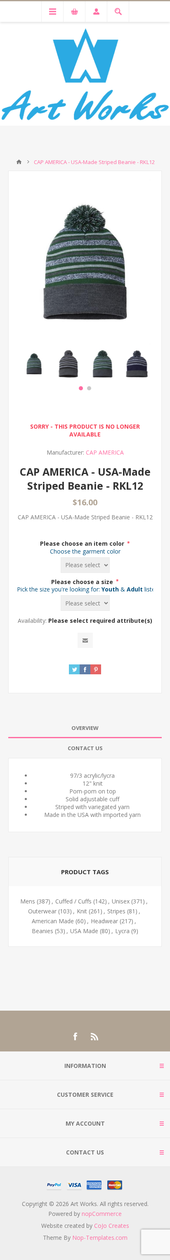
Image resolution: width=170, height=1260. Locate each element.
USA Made (84, 931)
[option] (34, 364)
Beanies (42, 931)
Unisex (121, 901)
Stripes (116, 911)
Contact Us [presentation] (85, 748)
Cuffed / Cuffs (73, 901)
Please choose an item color (83, 543)
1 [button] (81, 388)
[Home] (19, 162)
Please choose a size (83, 581)
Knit (82, 911)
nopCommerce (102, 1214)
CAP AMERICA (105, 452)
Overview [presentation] (85, 728)
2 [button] (89, 388)
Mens (27, 901)
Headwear (104, 921)
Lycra (122, 931)
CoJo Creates (111, 1225)
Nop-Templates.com (100, 1237)
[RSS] (95, 1036)
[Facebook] (75, 1036)
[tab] (85, 728)
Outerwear (42, 911)
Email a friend (85, 640)
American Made (53, 921)
